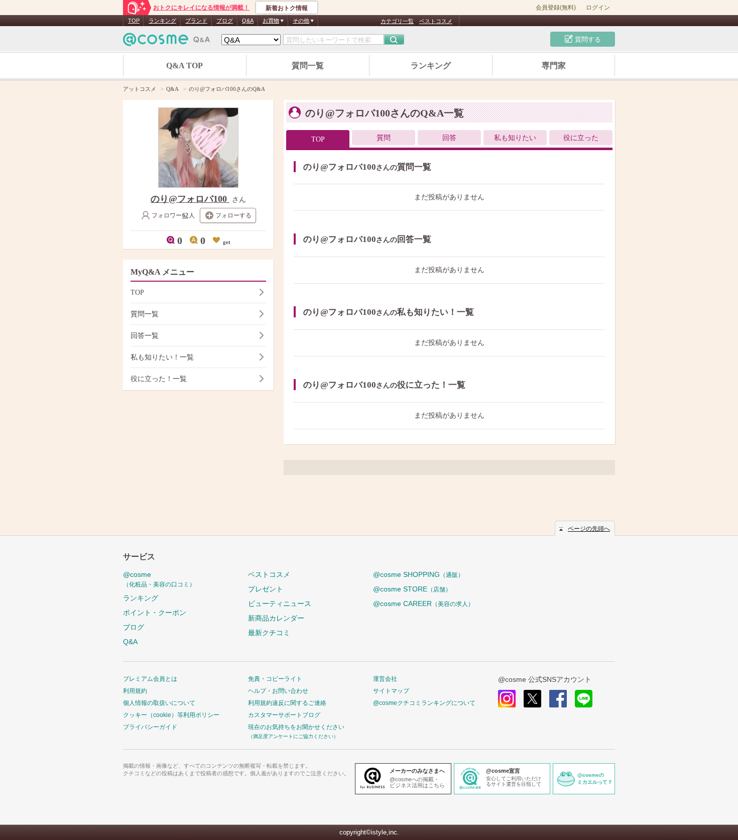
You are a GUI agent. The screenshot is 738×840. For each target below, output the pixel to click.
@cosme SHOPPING (418, 574)
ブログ (224, 21)
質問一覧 (308, 65)
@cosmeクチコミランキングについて (424, 702)
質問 (384, 138)
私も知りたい (515, 138)
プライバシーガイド (150, 727)
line (583, 698)
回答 (449, 138)
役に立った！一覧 (159, 379)
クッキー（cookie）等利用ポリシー (171, 714)
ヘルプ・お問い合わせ (278, 690)
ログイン (598, 7)
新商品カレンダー (276, 618)
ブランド (196, 21)
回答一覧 (145, 335)
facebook (558, 698)
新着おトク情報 (287, 8)
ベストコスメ (435, 21)
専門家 (554, 65)
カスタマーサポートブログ (284, 714)
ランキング (162, 21)
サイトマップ (391, 690)
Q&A (248, 21)
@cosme (159, 579)
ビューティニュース (279, 603)
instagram (507, 698)
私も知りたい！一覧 (162, 357)
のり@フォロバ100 (190, 199)
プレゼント (265, 589)
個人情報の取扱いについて (159, 702)
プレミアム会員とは (150, 678)
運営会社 (385, 678)
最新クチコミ (269, 633)
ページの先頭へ (589, 528)
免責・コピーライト (275, 678)
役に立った (580, 138)
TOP (134, 21)
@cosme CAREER (423, 603)
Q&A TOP (184, 65)
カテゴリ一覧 (397, 21)
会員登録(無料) (556, 7)
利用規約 (135, 690)
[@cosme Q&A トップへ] (166, 42)
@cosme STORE (412, 589)
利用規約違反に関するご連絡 (287, 702)
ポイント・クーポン (154, 613)
